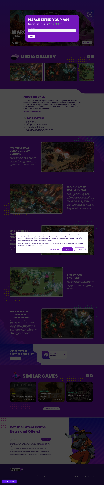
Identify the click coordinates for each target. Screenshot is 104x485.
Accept (67, 249)
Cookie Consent (9, 481)
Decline (80, 249)
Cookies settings (55, 249)
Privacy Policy (55, 24)
